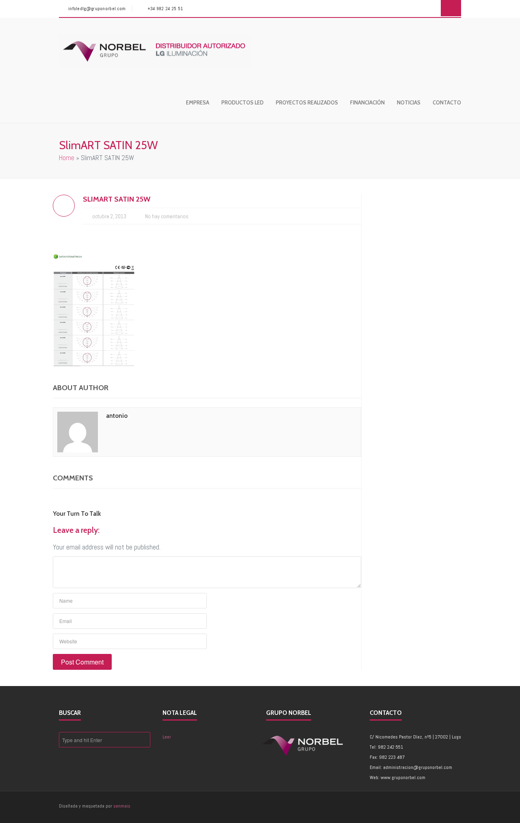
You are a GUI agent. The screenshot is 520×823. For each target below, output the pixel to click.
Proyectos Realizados (307, 102)
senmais (121, 806)
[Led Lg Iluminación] (155, 51)
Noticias (408, 102)
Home (66, 157)
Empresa (197, 102)
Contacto (447, 102)
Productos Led (242, 102)
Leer (166, 737)
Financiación (367, 102)
